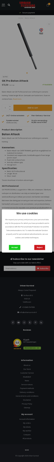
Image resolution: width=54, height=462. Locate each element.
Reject (40, 247)
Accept (14, 247)
